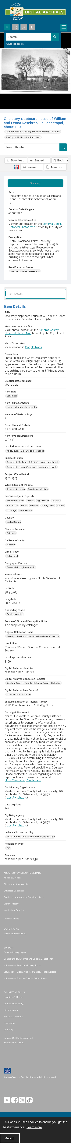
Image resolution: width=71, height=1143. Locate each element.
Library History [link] (11, 903)
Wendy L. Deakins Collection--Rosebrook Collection (33, 636)
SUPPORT (9, 947)
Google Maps (33, 347)
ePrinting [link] (8, 1029)
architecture (26, 510)
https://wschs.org (16, 797)
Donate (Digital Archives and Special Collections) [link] (28, 958)
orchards (56, 500)
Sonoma (11, 544)
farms (24, 505)
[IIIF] (17, 167)
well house (12, 505)
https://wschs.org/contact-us (23, 780)
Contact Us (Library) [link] (14, 1003)
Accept (9, 1138)
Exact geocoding (15, 614)
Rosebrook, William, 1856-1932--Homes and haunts (33, 462)
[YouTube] (7, 1100)
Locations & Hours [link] (13, 997)
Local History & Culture (18, 694)
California (11, 533)
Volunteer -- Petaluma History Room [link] (22, 965)
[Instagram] (22, 1100)
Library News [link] (11, 1010)
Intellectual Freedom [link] (14, 910)
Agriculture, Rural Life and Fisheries (25, 450)
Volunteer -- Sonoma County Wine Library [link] (25, 978)
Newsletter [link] (9, 1023)
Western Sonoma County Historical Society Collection (33, 131)
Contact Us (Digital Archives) (18, 1038)
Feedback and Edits (14, 1042)
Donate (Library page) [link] (15, 952)
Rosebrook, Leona (16, 489)
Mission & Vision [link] (12, 877)
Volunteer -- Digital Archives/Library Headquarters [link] (30, 971)
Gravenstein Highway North (21, 567)
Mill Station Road (15, 500)
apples (60, 505)
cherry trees (48, 505)
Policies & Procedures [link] (15, 933)
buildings (11, 510)
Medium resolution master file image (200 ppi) (31, 836)
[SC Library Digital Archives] (35, 12)
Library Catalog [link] (11, 918)
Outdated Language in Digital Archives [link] (23, 897)
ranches (34, 505)
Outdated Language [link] (14, 890)
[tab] (35, 183)
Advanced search (15, 43)
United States (14, 522)
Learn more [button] (34, 1127)
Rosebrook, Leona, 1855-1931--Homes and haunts (32, 467)
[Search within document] (63, 147)
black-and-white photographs (25, 271)
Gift (8, 848)
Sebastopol (12, 556)
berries (30, 500)
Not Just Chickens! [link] (13, 1016)
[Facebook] (14, 1100)
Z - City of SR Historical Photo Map (23, 137)
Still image (12, 395)
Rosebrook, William (38, 489)
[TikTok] (29, 1100)
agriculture (43, 500)
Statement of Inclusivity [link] (16, 884)
